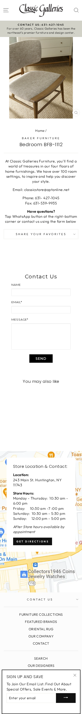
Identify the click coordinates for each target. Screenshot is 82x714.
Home (40, 131)
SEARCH (41, 658)
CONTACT (41, 643)
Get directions (32, 541)
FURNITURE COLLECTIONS (41, 614)
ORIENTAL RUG (41, 629)
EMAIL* (16, 302)
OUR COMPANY (41, 636)
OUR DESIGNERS (41, 666)
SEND (41, 358)
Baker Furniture (41, 138)
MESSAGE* (19, 319)
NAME (16, 284)
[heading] (41, 276)
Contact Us (40, 599)
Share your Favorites (41, 234)
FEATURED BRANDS (41, 622)
